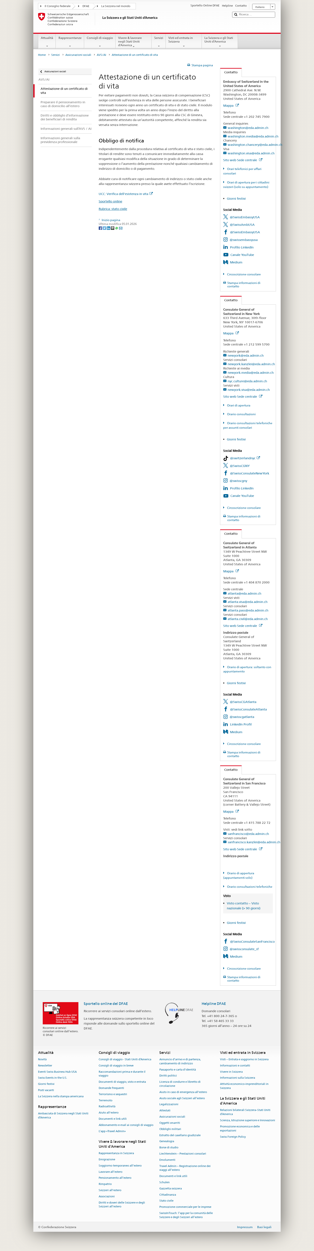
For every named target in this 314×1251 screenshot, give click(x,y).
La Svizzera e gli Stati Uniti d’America (218, 39)
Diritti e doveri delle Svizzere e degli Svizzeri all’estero (122, 1204)
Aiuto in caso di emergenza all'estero (183, 1092)
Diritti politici (168, 1075)
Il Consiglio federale (57, 6)
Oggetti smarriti (169, 1122)
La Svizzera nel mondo (115, 6)
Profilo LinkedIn (242, 247)
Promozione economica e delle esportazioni (240, 1128)
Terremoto (105, 1100)
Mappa (228, 105)
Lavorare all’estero (110, 1171)
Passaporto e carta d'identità (177, 1069)
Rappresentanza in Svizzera (116, 1153)
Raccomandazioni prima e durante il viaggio (122, 1073)
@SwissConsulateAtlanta (248, 709)
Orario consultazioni (241, 414)
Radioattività (107, 1106)
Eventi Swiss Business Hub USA (57, 1071)
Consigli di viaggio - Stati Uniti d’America (125, 1059)
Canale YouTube (242, 255)
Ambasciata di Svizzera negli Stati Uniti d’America (63, 1115)
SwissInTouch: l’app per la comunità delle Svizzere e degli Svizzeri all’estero (186, 1215)
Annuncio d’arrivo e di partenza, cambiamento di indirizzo (180, 1061)
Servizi (158, 38)
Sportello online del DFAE (106, 1003)
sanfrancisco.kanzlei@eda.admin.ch (254, 842)
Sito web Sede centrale (240, 160)
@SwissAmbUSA (242, 225)
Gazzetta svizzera (170, 1188)
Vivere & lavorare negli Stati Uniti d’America (130, 41)
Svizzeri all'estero (110, 1190)
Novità (42, 1059)
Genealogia (166, 1141)
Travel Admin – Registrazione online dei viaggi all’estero (185, 1168)
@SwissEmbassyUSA (245, 217)
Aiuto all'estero (109, 1112)
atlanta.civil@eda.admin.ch (248, 619)
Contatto (229, 72)
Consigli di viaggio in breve (116, 1065)
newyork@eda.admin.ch (246, 355)
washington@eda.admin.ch (248, 128)
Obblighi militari (170, 1129)
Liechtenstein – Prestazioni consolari (182, 1153)
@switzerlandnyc (242, 458)
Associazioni (107, 1196)
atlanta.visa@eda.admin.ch (247, 602)
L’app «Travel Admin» (112, 1131)
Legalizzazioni (168, 1104)
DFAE (85, 6)
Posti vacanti (46, 1090)
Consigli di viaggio (100, 38)
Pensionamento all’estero (115, 1178)
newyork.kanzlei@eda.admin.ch (251, 364)
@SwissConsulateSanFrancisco (252, 941)
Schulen (164, 1182)
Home (42, 54)
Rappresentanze (70, 38)
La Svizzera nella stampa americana (61, 1096)
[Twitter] (105, 228)
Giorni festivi (236, 198)
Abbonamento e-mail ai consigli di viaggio (126, 1125)
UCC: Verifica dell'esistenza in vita (123, 194)
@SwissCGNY (240, 466)
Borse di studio (168, 1147)
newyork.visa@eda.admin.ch (249, 390)
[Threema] (113, 228)
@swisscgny (238, 481)
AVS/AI (101, 54)
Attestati (164, 1110)
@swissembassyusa (244, 240)
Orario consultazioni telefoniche (249, 886)
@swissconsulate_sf (244, 949)
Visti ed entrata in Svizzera (180, 39)
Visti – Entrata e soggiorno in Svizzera (244, 1059)
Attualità (47, 38)
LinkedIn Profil (241, 724)
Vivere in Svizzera (231, 1071)
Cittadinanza (167, 1194)
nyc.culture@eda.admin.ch (247, 381)
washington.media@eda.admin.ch (253, 136)
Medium (236, 262)
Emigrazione (107, 1159)
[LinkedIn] (109, 228)
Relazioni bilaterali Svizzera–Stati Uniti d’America (245, 1112)
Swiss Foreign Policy (233, 1136)
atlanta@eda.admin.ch (244, 593)
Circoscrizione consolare (243, 274)
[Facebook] (101, 228)
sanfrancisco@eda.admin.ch (248, 834)
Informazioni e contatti (235, 1065)
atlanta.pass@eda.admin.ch (248, 610)
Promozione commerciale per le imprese (185, 1207)
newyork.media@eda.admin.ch (251, 373)
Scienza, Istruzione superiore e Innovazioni (247, 1120)
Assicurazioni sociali (78, 54)
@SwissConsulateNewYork (249, 473)
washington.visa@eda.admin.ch (251, 153)
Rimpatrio (105, 1184)
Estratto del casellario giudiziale (180, 1135)
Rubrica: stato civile (113, 209)
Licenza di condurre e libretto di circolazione (180, 1083)
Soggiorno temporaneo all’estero (120, 1165)
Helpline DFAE (214, 1003)
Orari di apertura (238, 405)
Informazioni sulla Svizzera (237, 1078)
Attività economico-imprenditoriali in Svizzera (244, 1086)
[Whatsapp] (117, 228)
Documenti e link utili (113, 1118)
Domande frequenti (111, 1088)
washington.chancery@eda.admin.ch (255, 145)
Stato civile (166, 1200)
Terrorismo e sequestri (113, 1094)
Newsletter (45, 1065)
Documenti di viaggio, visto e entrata (122, 1081)
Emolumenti (167, 1159)
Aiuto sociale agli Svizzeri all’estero (182, 1098)
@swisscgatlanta (242, 717)
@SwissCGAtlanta (243, 702)
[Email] (120, 228)
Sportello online (110, 201)
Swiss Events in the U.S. (52, 1078)
